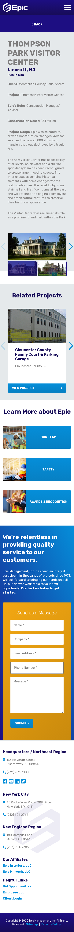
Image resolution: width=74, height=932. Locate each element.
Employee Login (15, 892)
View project (23, 388)
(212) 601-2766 (17, 815)
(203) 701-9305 (18, 847)
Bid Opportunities (17, 886)
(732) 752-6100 (18, 772)
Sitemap (32, 924)
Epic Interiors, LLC (17, 865)
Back (38, 24)
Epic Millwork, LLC (17, 872)
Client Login (12, 898)
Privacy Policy (51, 924)
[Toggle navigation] (67, 8)
